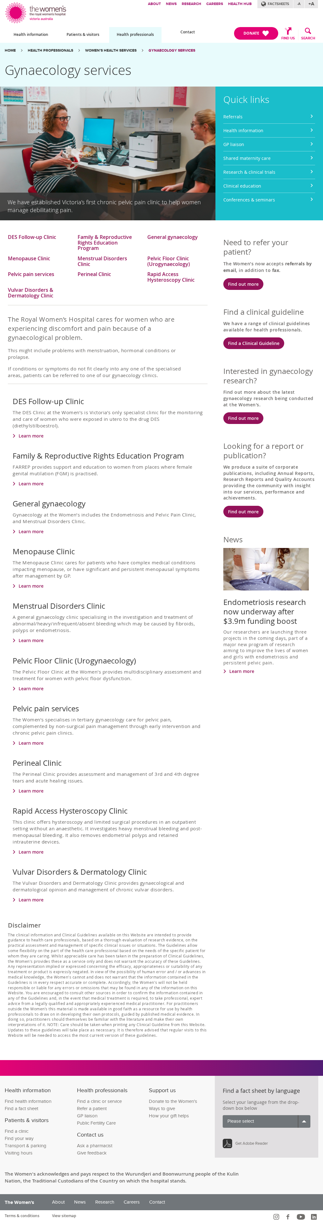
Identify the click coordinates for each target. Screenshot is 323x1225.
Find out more (243, 284)
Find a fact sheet (21, 1108)
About (154, 4)
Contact (187, 32)
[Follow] (277, 1217)
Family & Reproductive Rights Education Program (105, 242)
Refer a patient (92, 1108)
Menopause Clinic (29, 259)
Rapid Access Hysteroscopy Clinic (171, 277)
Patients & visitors (83, 34)
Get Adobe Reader (251, 1143)
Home (10, 50)
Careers (214, 4)
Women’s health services (111, 50)
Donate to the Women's (173, 1101)
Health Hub (240, 4)
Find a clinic (16, 1131)
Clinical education (242, 186)
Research (191, 4)
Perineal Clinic (94, 275)
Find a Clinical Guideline (253, 343)
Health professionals (135, 34)
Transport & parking (25, 1145)
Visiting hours (18, 1153)
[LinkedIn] (314, 1217)
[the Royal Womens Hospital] (36, 12)
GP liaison (233, 144)
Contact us (90, 1135)
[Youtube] (302, 1217)
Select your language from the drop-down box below (261, 1105)
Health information (31, 34)
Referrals (233, 117)
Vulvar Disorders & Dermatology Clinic (30, 292)
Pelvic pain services (31, 275)
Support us (162, 1090)
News (171, 4)
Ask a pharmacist (94, 1145)
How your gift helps (169, 1116)
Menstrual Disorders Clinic (102, 261)
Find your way (19, 1138)
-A (299, 4)
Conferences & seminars (249, 200)
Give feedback (92, 1153)
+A (311, 4)
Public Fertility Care (96, 1123)
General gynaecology (172, 237)
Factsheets (278, 4)
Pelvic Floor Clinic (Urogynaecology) (168, 261)
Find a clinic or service (99, 1101)
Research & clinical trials (249, 172)
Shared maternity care (247, 158)
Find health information (28, 1101)
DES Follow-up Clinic (32, 237)
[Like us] (288, 1217)
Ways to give (162, 1108)
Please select (240, 1121)
